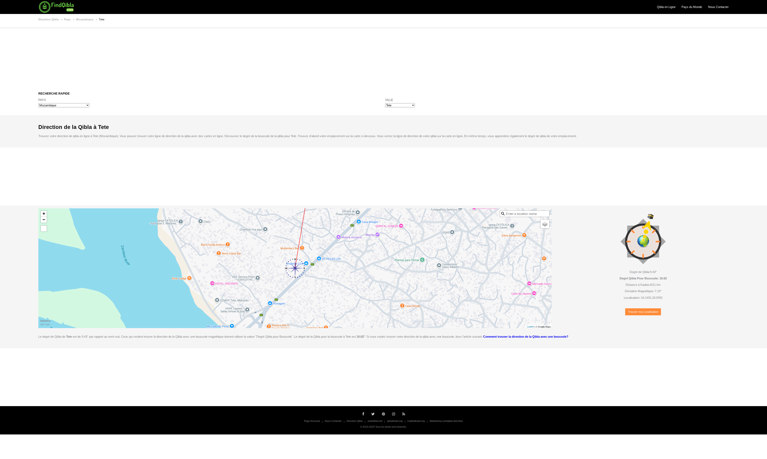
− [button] (44, 219)
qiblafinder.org (395, 421)
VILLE (389, 100)
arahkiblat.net (375, 421)
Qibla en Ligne (666, 7)
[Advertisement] (383, 57)
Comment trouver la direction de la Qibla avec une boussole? (525, 336)
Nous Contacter (718, 7)
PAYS (42, 100)
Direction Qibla (355, 421)
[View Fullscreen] (44, 228)
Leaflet (530, 326)
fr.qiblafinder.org (416, 421)
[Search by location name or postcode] (503, 214)
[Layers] (544, 224)
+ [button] (44, 213)
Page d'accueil (312, 421)
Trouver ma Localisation (643, 311)
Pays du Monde (692, 7)
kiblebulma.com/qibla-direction (446, 421)
